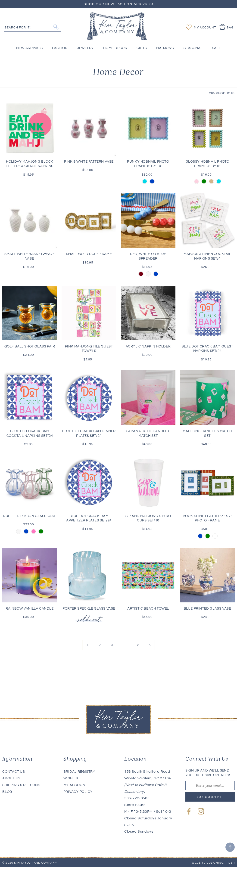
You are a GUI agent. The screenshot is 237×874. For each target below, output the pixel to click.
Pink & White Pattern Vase (89, 161)
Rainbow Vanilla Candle (29, 608)
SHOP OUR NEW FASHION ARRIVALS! (118, 4)
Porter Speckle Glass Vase (88, 608)
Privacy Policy (78, 791)
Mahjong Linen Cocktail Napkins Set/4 (207, 256)
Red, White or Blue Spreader (148, 256)
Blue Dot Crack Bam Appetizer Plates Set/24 (89, 518)
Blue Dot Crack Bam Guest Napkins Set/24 (207, 349)
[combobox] (32, 27)
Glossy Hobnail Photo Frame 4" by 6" (207, 164)
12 (137, 645)
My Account (75, 785)
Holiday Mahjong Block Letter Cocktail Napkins (29, 164)
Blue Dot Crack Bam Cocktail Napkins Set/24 (29, 433)
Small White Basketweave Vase (29, 256)
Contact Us (13, 771)
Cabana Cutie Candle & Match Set (148, 433)
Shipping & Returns (21, 785)
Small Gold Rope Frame (89, 254)
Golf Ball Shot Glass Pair (29, 346)
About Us (11, 778)
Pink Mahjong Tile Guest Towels (89, 349)
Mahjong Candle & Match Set (207, 433)
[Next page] (150, 645)
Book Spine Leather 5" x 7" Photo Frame (207, 518)
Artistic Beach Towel (148, 608)
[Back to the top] (230, 847)
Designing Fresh (220, 862)
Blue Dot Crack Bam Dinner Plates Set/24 (89, 433)
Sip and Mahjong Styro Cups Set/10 (148, 518)
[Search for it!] (56, 27)
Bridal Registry (79, 771)
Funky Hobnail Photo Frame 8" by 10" (148, 164)
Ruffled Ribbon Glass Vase (29, 516)
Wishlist (71, 778)
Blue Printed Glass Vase (207, 608)
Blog (7, 791)
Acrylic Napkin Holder (148, 346)
